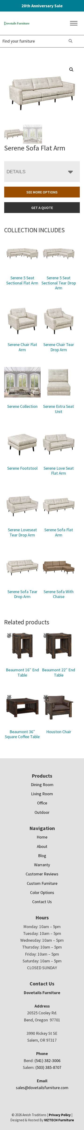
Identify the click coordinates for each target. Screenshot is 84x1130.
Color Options (42, 892)
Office (42, 803)
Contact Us (42, 901)
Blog (42, 855)
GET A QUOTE (42, 207)
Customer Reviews (42, 874)
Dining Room (42, 784)
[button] (71, 69)
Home (42, 837)
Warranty (42, 864)
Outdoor (42, 812)
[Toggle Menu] (73, 23)
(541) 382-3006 (47, 1060)
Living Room (42, 793)
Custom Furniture (42, 883)
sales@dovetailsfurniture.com (42, 1087)
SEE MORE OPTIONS (42, 192)
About (42, 846)
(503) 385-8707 (48, 1067)
